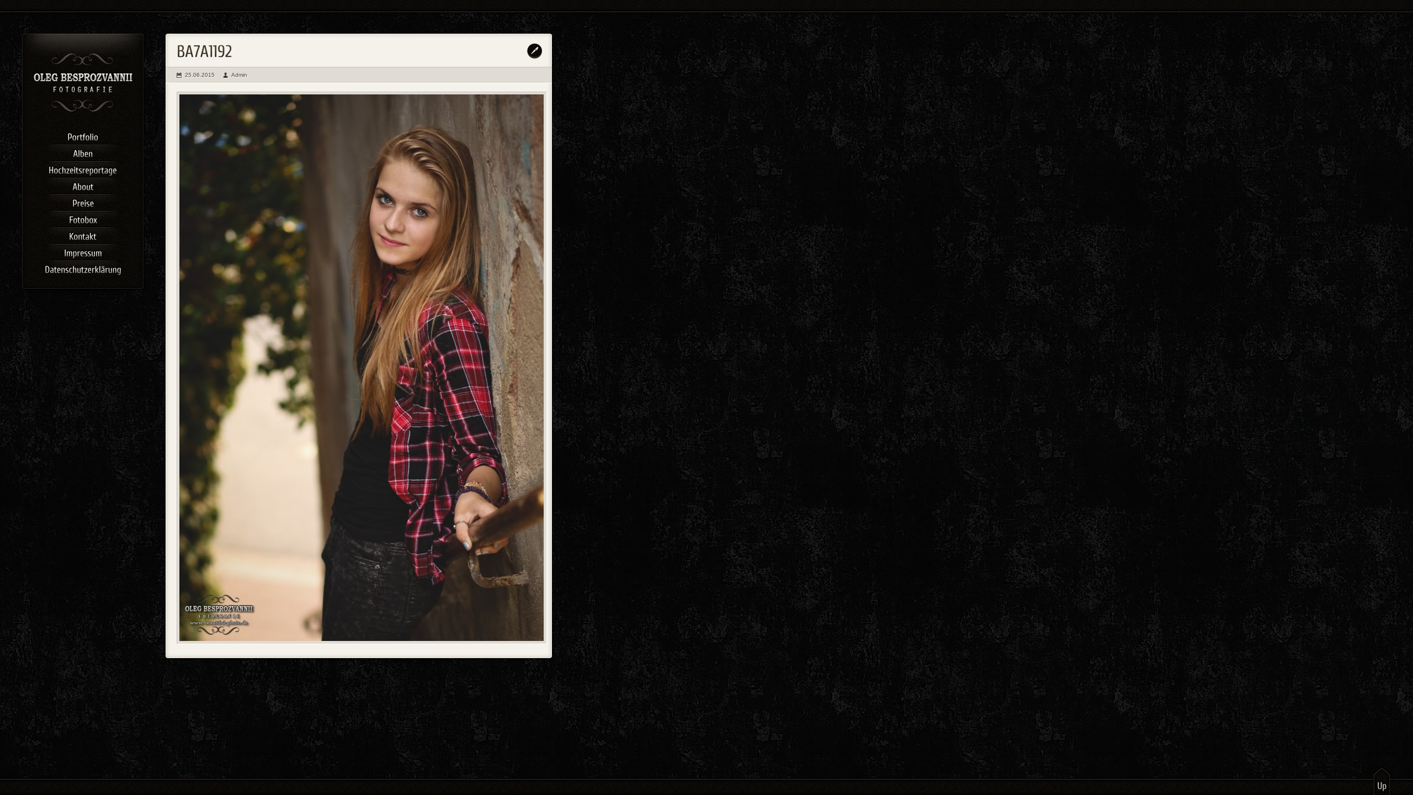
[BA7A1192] (362, 368)
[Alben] (82, 152)
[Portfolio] (82, 135)
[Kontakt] (82, 234)
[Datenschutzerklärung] (82, 267)
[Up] (1382, 781)
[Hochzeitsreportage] (82, 168)
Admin (239, 75)
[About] (82, 185)
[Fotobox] (82, 218)
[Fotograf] (83, 110)
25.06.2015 (200, 75)
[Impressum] (82, 251)
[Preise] (82, 201)
